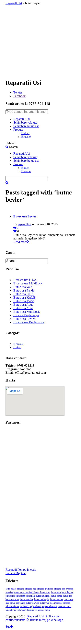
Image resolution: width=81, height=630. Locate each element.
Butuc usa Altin (23, 308)
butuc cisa (10, 595)
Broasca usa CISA (24, 280)
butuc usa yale (32, 603)
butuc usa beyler (41, 599)
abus (8, 588)
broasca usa (59, 588)
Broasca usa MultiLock (27, 283)
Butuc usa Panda (23, 290)
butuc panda (56, 595)
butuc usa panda (17, 603)
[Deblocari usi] (40, 462)
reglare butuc (35, 606)
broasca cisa (30, 588)
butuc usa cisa (56, 599)
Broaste (26, 136)
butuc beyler (67, 592)
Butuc (17, 347)
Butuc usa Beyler (24, 216)
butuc (37, 592)
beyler (13, 588)
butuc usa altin (26, 599)
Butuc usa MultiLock (26, 311)
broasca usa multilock (24, 592)
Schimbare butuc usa (26, 126)
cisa (51, 603)
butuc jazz (20, 595)
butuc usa (67, 595)
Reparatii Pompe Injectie (21, 569)
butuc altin (56, 592)
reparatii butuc (64, 606)
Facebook (19, 96)
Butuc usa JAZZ (23, 301)
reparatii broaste (49, 606)
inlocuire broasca (62, 603)
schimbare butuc (42, 610)
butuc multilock (43, 595)
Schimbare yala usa (25, 122)
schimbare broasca (25, 610)
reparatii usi (11, 610)
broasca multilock (45, 588)
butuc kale (30, 595)
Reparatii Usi (14, 3)
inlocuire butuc (12, 606)
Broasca (18, 343)
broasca (20, 588)
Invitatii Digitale (16, 573)
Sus (8, 626)
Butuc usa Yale (22, 287)
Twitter (17, 92)
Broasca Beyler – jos (26, 315)
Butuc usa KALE (24, 297)
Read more (20, 242)
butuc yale (44, 603)
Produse (18, 129)
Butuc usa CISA (23, 294)
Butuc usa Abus (23, 304)
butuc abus (45, 592)
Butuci (25, 133)
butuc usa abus (12, 599)
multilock (24, 606)
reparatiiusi (24, 224)
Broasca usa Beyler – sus (28, 322)
